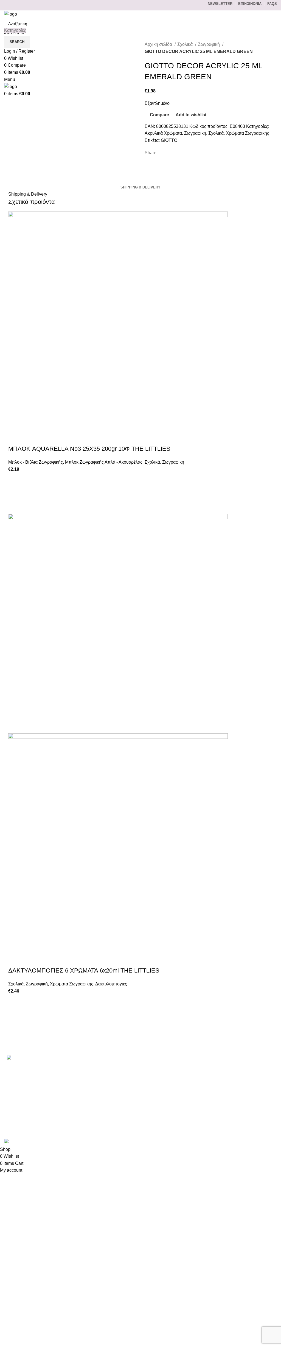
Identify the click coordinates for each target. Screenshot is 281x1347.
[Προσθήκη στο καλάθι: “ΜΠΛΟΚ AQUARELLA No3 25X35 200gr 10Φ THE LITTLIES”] (15, 493)
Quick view (15, 507)
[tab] (140, 187)
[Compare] (15, 438)
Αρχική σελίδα (159, 44)
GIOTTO (169, 140)
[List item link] (47, 1082)
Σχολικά (185, 44)
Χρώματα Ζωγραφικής (247, 133)
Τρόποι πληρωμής (210, 1077)
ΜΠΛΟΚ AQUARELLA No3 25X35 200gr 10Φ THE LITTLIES (89, 448)
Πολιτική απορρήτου (211, 1097)
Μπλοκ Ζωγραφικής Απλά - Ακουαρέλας (103, 462)
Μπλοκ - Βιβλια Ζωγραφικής (35, 462)
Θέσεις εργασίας (207, 1118)
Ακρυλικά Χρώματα (163, 133)
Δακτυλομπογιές (111, 984)
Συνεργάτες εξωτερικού (214, 1128)
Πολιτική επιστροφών (212, 1107)
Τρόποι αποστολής (210, 1087)
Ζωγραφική (209, 44)
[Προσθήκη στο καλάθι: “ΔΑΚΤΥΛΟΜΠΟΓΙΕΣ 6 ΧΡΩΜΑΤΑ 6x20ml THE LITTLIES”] (15, 1015)
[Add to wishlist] (15, 479)
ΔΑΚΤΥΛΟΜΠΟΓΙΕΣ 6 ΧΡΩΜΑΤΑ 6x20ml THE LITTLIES (83, 970)
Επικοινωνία (204, 1066)
